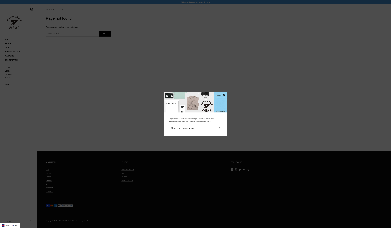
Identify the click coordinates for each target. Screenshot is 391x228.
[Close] (224, 95)
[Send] (218, 128)
